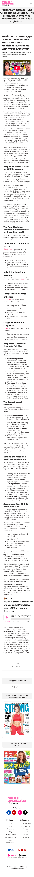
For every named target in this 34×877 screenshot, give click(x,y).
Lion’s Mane (7, 249)
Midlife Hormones (18, 54)
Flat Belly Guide (10, 837)
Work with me (26, 826)
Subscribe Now (25, 823)
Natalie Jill (5, 56)
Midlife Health (7, 54)
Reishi (22, 280)
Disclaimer (25, 837)
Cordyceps (7, 299)
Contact (25, 834)
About (10, 826)
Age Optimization (10, 841)
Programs (10, 829)
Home (10, 823)
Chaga (5, 328)
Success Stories (10, 834)
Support (25, 832)
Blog (10, 832)
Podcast (25, 829)
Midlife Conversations (23, 52)
